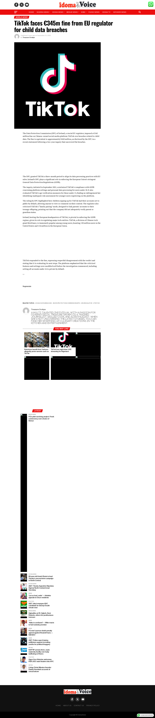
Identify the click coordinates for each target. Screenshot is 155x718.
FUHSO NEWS (93, 12)
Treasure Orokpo (29, 37)
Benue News (72, 12)
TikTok (97, 303)
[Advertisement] (62, 160)
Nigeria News (43, 12)
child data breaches (44, 303)
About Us (67, 706)
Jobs (83, 12)
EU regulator (87, 303)
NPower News (119, 12)
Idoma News (57, 12)
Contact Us (79, 706)
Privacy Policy (93, 706)
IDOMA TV (106, 12)
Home (31, 12)
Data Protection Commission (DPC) (67, 303)
